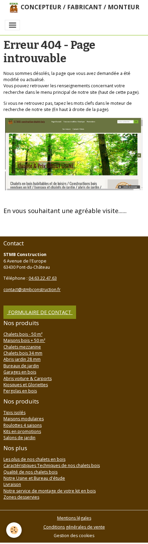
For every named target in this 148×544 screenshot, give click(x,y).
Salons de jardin (19, 438)
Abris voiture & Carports (27, 378)
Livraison (12, 484)
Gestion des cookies (74, 536)
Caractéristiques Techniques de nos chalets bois (51, 465)
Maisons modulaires (23, 419)
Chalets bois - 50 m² (22, 334)
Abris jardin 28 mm (22, 359)
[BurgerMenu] (12, 25)
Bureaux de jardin (21, 366)
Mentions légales (74, 518)
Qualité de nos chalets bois (30, 472)
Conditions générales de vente (74, 527)
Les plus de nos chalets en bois (34, 459)
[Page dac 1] (74, 154)
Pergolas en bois (20, 391)
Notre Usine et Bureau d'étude (34, 478)
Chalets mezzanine (22, 347)
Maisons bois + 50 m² (24, 340)
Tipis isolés (14, 412)
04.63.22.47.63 (43, 278)
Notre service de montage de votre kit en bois (49, 491)
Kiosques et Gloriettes (25, 385)
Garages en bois (19, 372)
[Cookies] (14, 530)
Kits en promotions (22, 431)
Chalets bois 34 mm (22, 353)
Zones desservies (21, 497)
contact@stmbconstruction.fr (32, 289)
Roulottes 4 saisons (22, 425)
